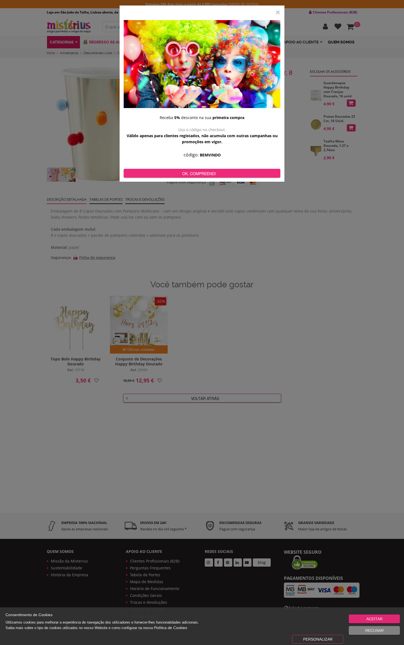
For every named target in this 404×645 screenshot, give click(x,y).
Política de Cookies (170, 627)
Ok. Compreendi (199, 173)
